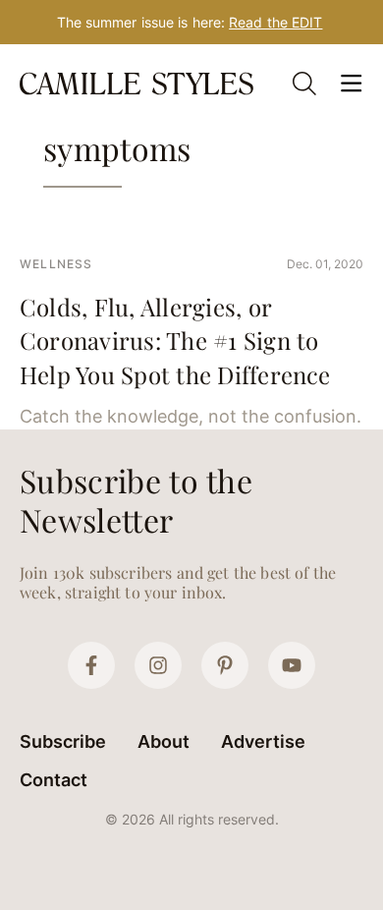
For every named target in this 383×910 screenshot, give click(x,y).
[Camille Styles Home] (138, 83)
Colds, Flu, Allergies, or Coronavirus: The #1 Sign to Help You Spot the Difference (175, 340)
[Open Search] (304, 83)
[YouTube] (291, 665)
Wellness (56, 263)
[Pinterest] (224, 665)
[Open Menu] (351, 83)
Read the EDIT (275, 22)
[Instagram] (158, 665)
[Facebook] (91, 665)
